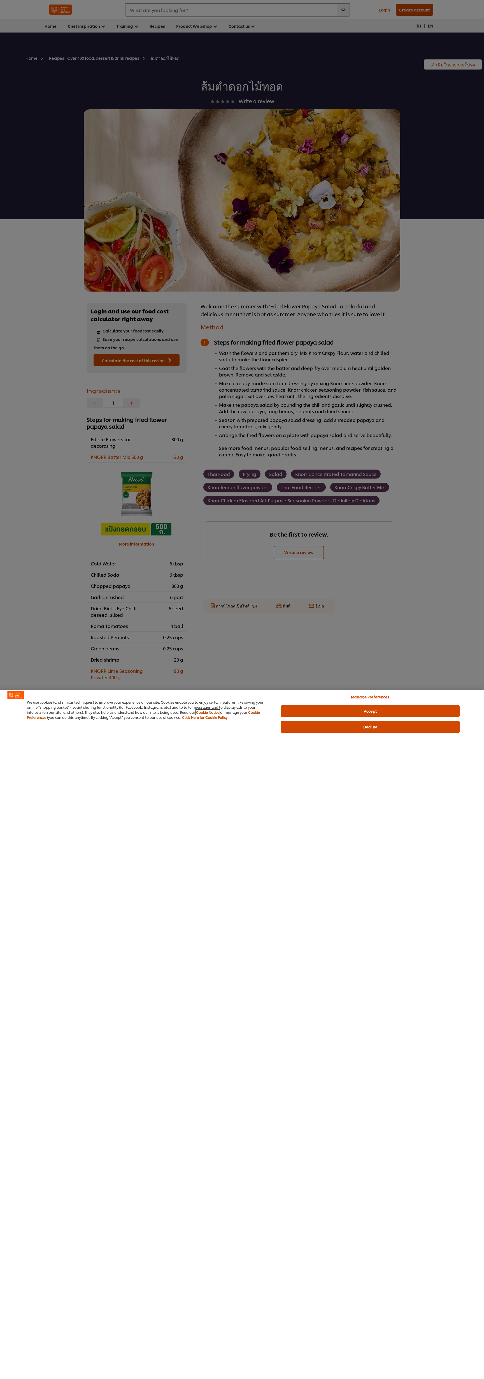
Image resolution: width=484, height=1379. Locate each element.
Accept (370, 710)
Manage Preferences (370, 696)
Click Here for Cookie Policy (204, 717)
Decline (370, 726)
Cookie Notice (207, 712)
